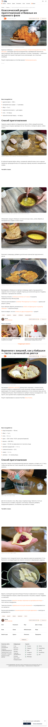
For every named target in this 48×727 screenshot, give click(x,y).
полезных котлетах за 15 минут (21, 297)
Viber (28, 650)
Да (27, 723)
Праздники (38, 634)
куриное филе (28, 315)
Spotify (40, 650)
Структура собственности (17, 653)
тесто (26, 616)
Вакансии (16, 647)
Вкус (25, 624)
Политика (26, 634)
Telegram (29, 648)
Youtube (29, 646)
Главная (2, 7)
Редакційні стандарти (6, 654)
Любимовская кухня (30, 60)
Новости (9, 3)
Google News (42, 648)
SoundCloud (41, 652)
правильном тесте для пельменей (22, 605)
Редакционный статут (6, 652)
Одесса (14, 634)
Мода (36, 629)
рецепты (9, 315)
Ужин (3, 315)
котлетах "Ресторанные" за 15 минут (26, 301)
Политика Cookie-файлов (5, 656)
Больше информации (37, 723)
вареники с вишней (13, 387)
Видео (34, 3)
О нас (15, 646)
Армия (13, 3)
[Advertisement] (22, 67)
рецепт (8, 616)
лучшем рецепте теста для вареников (26, 610)
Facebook (29, 654)
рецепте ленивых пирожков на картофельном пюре (27, 600)
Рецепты (7, 7)
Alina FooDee (28, 398)
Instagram (29, 652)
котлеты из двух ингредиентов (23, 311)
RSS (39, 654)
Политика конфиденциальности (6, 649)
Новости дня (4, 634)
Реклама (16, 651)
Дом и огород (38, 624)
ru (42, 1)
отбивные (21, 315)
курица (14, 315)
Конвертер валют (18, 659)
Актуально (15, 624)
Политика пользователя (4, 646)
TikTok (40, 646)
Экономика (18, 3)
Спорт (23, 3)
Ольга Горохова (8, 320)
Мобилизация (27, 629)
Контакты (16, 649)
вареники (20, 616)
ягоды (3, 616)
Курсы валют (17, 658)
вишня (14, 616)
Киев (2, 629)
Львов (14, 629)
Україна (4, 3)
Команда (16, 656)
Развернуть (24, 639)
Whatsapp (29, 656)
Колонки (28, 3)
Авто (2, 624)
